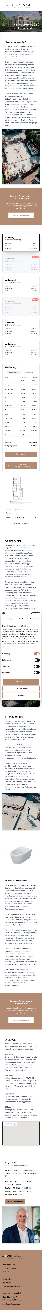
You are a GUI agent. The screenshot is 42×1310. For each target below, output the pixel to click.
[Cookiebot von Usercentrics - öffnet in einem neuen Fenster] (31, 613)
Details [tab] (21, 619)
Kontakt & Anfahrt (9, 1269)
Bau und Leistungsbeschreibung (22, 465)
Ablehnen (21, 695)
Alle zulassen (21, 682)
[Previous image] (5, 855)
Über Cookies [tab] (34, 619)
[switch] (37, 660)
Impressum (6, 1283)
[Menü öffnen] (7, 5)
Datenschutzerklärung (11, 1286)
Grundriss (22, 454)
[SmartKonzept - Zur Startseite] (23, 6)
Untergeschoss (28, 372)
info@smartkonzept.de (13, 1195)
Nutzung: (9, 517)
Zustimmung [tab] (7, 619)
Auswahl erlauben (21, 688)
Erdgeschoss (13, 372)
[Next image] (37, 855)
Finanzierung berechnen (21, 523)
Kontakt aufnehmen (15, 1201)
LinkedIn (5, 1272)
